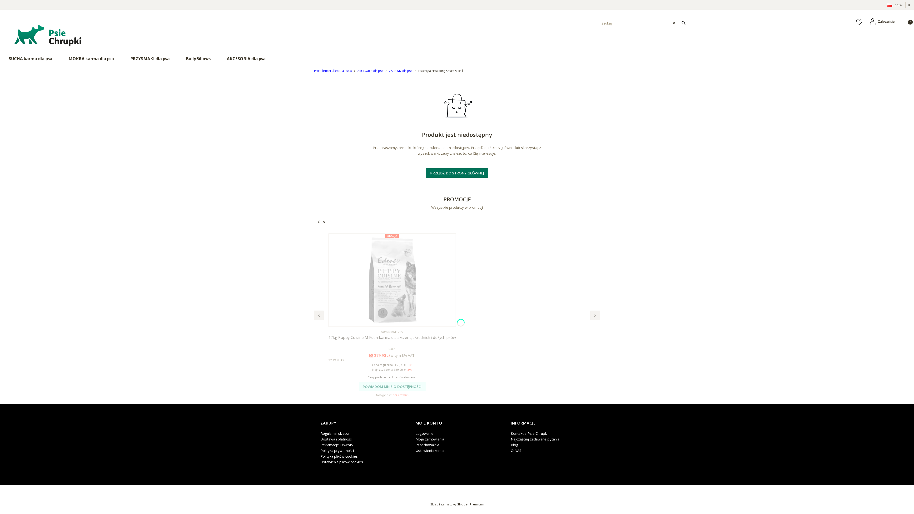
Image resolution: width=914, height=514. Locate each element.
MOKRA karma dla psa (91, 58)
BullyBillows (198, 58)
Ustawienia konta (430, 450)
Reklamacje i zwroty (336, 444)
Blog (514, 444)
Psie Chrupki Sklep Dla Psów (333, 71)
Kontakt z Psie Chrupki (529, 433)
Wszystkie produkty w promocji (457, 207)
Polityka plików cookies (339, 456)
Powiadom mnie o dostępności (392, 386)
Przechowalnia (427, 444)
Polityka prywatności (337, 450)
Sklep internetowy (457, 504)
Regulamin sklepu (334, 433)
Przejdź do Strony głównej (457, 173)
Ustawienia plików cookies (341, 462)
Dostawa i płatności (336, 439)
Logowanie (424, 433)
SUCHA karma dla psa (30, 58)
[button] (683, 23)
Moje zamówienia (430, 439)
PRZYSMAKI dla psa (150, 58)
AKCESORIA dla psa (246, 58)
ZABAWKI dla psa (400, 71)
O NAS (516, 450)
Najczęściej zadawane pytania (535, 439)
